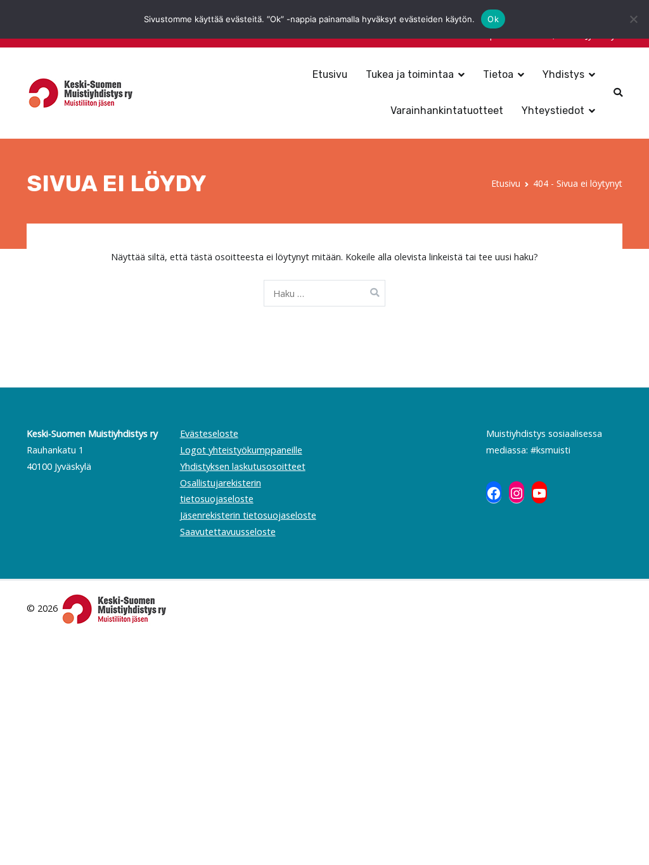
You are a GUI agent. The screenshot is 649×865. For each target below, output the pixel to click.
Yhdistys (563, 74)
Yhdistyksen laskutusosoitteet (242, 466)
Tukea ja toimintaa (410, 74)
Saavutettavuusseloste (228, 532)
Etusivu (329, 74)
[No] (633, 19)
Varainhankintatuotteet (446, 110)
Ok (493, 19)
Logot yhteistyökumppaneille (241, 450)
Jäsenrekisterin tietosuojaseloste (248, 515)
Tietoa (498, 74)
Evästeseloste (209, 433)
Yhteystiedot (553, 110)
